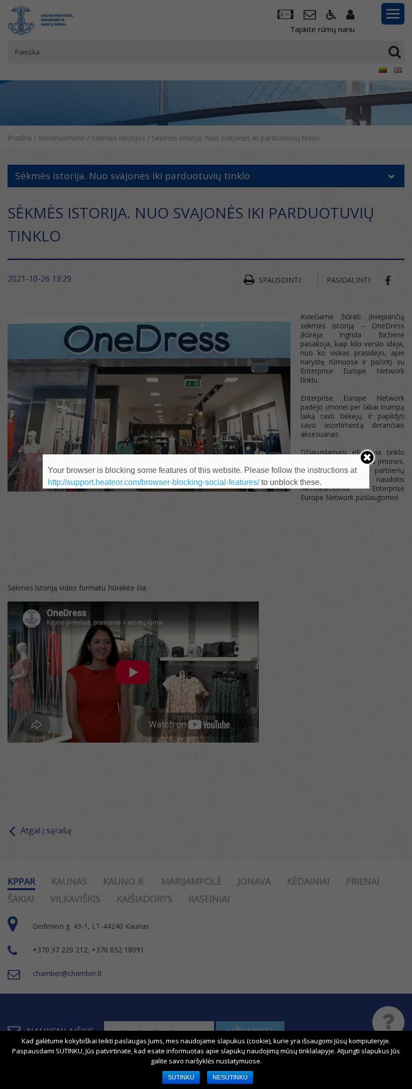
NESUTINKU (230, 1077)
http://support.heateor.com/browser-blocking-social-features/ (153, 482)
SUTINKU (181, 1077)
